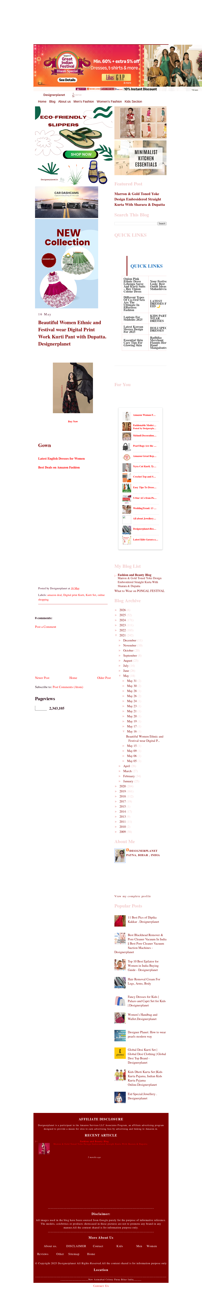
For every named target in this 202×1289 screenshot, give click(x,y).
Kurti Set (91, 595)
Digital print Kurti (73, 595)
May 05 (132, 761)
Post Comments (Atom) (68, 687)
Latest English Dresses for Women (62, 458)
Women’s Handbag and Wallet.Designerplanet (142, 1016)
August (128, 660)
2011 (123, 821)
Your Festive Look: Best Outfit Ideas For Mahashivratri (161, 285)
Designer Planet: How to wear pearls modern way (147, 1034)
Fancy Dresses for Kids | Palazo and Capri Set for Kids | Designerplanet (147, 1001)
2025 (123, 615)
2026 (123, 610)
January (128, 781)
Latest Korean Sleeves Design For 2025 (133, 329)
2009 (123, 832)
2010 (123, 826)
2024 (123, 620)
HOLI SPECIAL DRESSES (161, 329)
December (130, 640)
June (126, 670)
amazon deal (54, 595)
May (126, 676)
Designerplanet (143, 851)
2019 (123, 791)
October (128, 650)
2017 (123, 801)
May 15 (132, 746)
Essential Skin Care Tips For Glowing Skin (133, 342)
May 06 (132, 756)
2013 (123, 816)
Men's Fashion (84, 101)
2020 (123, 786)
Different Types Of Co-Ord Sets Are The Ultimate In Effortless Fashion (134, 303)
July (126, 665)
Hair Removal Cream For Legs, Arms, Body (144, 981)
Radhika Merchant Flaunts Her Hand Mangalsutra (159, 342)
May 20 (132, 716)
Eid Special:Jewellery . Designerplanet (142, 1096)
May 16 (132, 731)
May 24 (132, 701)
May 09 (132, 751)
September (130, 655)
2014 (123, 811)
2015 (123, 806)
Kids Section (133, 101)
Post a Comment (45, 627)
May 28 (132, 691)
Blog (52, 101)
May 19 (132, 721)
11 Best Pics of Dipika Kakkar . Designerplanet (143, 919)
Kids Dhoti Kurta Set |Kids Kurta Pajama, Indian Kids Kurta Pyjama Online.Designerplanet (145, 1078)
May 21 (132, 711)
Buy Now (73, 421)
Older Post (104, 678)
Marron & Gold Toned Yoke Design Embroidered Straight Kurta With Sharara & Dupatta (139, 199)
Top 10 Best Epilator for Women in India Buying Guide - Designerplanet (143, 965)
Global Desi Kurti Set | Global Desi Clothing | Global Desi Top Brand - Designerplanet (147, 1056)
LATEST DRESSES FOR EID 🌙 (160, 303)
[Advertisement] (101, 22)
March (127, 771)
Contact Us (101, 1285)
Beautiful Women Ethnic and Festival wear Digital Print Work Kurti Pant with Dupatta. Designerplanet (72, 333)
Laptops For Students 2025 (133, 318)
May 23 (132, 706)
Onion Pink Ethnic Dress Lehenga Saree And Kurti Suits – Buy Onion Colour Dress (134, 285)
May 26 (132, 696)
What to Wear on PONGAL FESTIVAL (139, 591)
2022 (123, 630)
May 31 (132, 681)
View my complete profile (132, 896)
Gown (44, 445)
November (130, 645)
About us (64, 101)
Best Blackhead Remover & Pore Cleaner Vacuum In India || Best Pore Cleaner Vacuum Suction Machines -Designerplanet (140, 943)
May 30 (132, 686)
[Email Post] (80, 588)
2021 (123, 635)
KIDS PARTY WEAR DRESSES (159, 318)
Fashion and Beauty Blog (134, 575)
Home (42, 101)
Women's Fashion (109, 101)
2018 (123, 796)
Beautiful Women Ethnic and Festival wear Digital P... (144, 738)
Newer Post (42, 678)
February (129, 776)
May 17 (132, 726)
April (127, 766)
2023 (123, 625)
